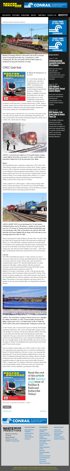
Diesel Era (42, 450)
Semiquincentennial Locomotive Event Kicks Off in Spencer (57, 62)
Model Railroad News (44, 435)
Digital (33, 15)
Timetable (42, 15)
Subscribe (25, 15)
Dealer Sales (28, 435)
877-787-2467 (13, 439)
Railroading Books (58, 431)
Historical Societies (59, 436)
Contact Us (51, 15)
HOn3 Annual (42, 461)
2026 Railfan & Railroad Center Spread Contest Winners (57, 88)
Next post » (43, 411)
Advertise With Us (29, 436)
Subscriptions (57, 429)
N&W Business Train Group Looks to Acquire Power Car (57, 114)
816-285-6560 (15, 440)
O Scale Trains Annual (44, 455)
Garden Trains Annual (44, 463)
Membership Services (59, 438)
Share (7, 407)
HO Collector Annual (44, 457)
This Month (6, 15)
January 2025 (36, 380)
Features (16, 15)
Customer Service (29, 433)
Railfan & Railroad (43, 433)
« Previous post (7, 411)
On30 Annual (42, 459)
